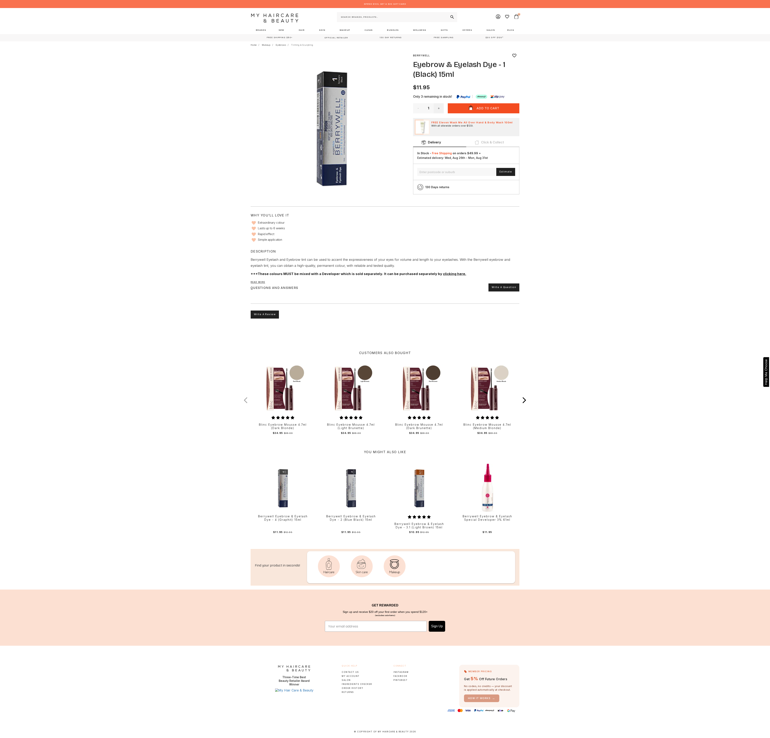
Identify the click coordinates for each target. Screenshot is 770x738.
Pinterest (400, 680)
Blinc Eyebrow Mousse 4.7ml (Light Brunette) (351, 426)
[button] (524, 400)
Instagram (400, 672)
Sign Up (437, 626)
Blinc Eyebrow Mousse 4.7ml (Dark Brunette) (419, 426)
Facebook (400, 676)
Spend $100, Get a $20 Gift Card (385, 4)
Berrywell (421, 55)
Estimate (505, 171)
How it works (481, 698)
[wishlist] (514, 56)
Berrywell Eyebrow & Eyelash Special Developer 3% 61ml (487, 518)
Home (254, 45)
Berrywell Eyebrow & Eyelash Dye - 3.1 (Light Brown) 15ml (419, 525)
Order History (352, 688)
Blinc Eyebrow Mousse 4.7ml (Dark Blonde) (283, 426)
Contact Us (350, 672)
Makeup (266, 45)
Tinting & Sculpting (302, 45)
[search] (451, 17)
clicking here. (454, 274)
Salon (346, 680)
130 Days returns (437, 187)
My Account (350, 676)
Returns (348, 692)
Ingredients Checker (357, 684)
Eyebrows (281, 45)
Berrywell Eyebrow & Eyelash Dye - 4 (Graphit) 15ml (283, 518)
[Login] (498, 17)
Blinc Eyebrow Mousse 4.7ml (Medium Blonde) (487, 426)
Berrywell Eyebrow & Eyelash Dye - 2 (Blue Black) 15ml (351, 518)
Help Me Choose (766, 372)
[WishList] (507, 17)
